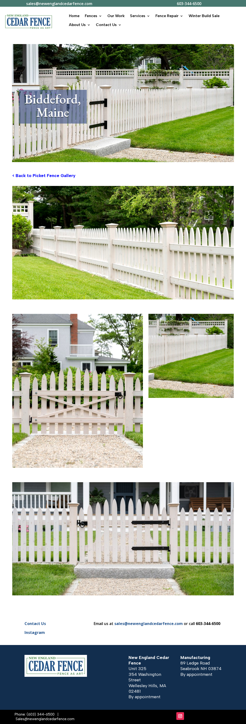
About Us (77, 24)
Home (74, 15)
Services (137, 15)
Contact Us (106, 24)
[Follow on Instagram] (180, 716)
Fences (91, 15)
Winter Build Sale (204, 15)
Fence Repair (166, 15)
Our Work (116, 15)
